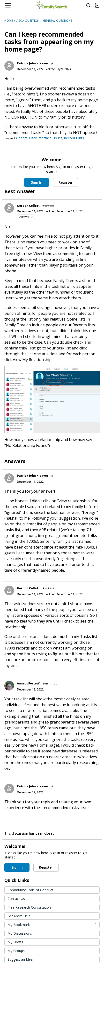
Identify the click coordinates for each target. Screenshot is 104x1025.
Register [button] (66, 182)
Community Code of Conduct (30, 890)
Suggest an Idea (20, 959)
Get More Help (18, 916)
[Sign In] (97, 5)
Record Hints (74, 138)
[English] (52, 5)
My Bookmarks (52, 924)
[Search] (88, 5)
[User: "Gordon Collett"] (9, 208)
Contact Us (16, 898)
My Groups (16, 950)
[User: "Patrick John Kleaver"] (9, 66)
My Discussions (19, 933)
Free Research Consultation (29, 907)
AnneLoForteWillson (32, 683)
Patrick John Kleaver (32, 63)
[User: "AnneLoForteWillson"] (9, 685)
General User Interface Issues (39, 138)
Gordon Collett (28, 206)
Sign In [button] (36, 182)
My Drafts (52, 942)
